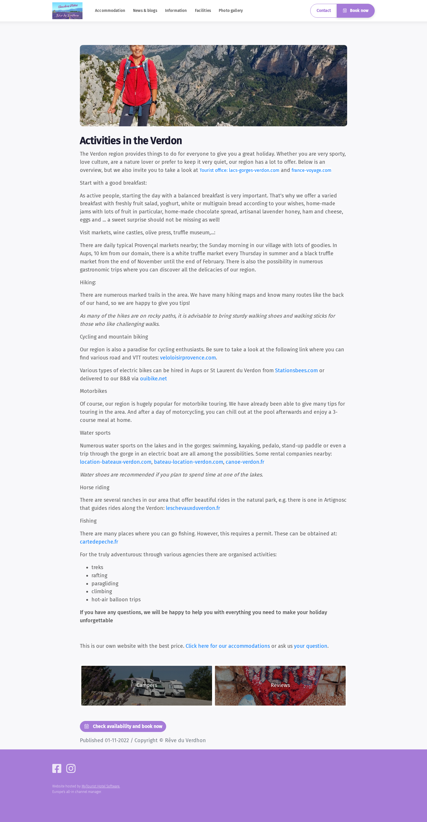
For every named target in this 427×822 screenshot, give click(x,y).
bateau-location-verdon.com (188, 462)
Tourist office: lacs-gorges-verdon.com (239, 170)
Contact (324, 10)
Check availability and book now (127, 726)
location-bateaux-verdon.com (115, 462)
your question (310, 646)
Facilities (203, 10)
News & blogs (145, 10)
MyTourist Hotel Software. (101, 786)
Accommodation (110, 10)
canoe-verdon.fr (245, 462)
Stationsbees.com (296, 370)
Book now (358, 10)
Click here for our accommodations (228, 646)
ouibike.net (153, 378)
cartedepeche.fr (99, 542)
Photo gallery (231, 10)
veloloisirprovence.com (188, 358)
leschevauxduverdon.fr (193, 508)
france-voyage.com (311, 170)
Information (176, 10)
